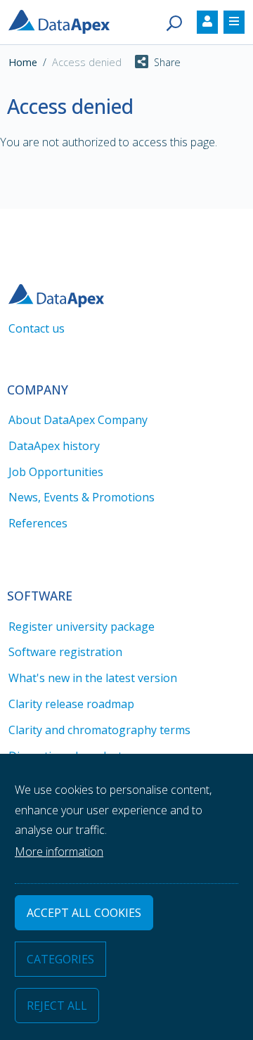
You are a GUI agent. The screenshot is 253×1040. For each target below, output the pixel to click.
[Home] (64, 20)
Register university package (81, 626)
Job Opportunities (55, 472)
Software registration (65, 652)
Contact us (36, 328)
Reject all (57, 1005)
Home (22, 62)
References (37, 523)
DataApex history (54, 446)
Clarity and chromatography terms (99, 730)
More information (59, 851)
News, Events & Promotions (81, 497)
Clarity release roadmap (71, 704)
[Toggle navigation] (207, 22)
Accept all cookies (84, 912)
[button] (151, 62)
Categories (60, 959)
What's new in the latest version (92, 678)
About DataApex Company (78, 420)
